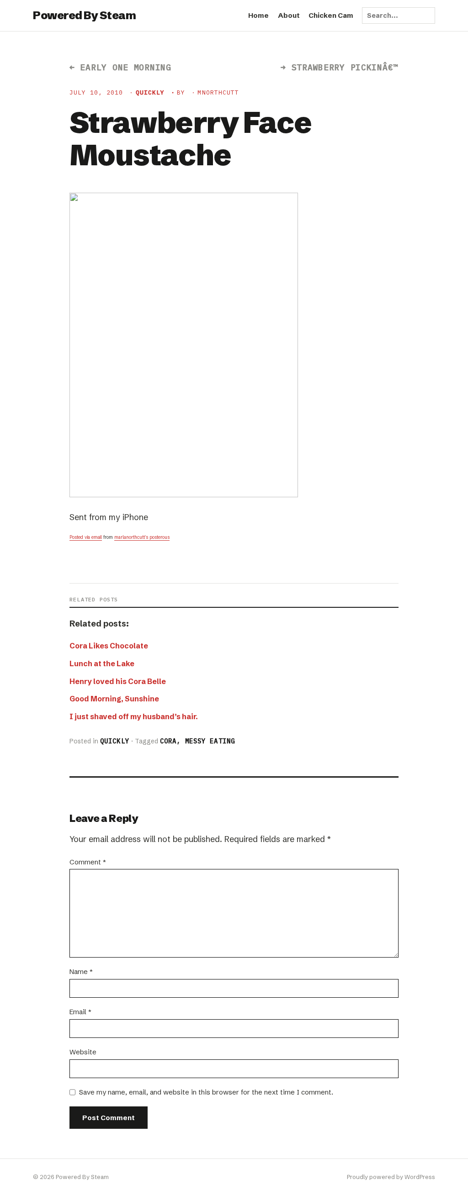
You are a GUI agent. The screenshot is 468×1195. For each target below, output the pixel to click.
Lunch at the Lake (101, 663)
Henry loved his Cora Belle (117, 681)
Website (82, 1052)
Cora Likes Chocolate (108, 645)
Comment (87, 862)
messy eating (210, 741)
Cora (168, 741)
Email (80, 1011)
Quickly (150, 92)
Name (81, 971)
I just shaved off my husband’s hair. (133, 716)
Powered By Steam (84, 15)
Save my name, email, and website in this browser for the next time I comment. (206, 1092)
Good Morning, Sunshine (114, 698)
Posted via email (85, 537)
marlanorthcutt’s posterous (142, 537)
